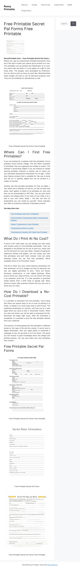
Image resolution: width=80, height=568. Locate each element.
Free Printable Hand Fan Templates (25, 214)
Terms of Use (45, 5)
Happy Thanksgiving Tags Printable (25, 224)
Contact (34, 5)
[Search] (73, 23)
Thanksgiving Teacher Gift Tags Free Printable (29, 232)
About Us (24, 5)
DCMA (70, 5)
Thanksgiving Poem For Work (22, 228)
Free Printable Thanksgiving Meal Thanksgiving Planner (29, 219)
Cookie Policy (59, 5)
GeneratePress (52, 565)
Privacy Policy (26, 11)
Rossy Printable (9, 8)
